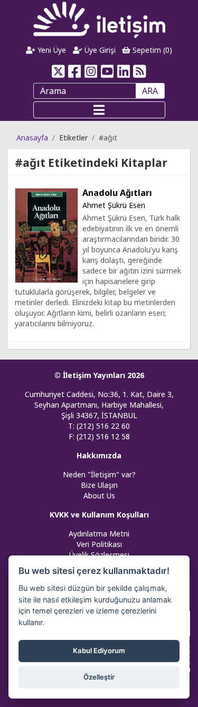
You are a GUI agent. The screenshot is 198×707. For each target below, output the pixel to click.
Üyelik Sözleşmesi (99, 555)
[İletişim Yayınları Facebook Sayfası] (75, 71)
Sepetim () (151, 50)
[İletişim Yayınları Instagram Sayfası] (91, 71)
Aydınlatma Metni (99, 534)
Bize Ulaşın (99, 485)
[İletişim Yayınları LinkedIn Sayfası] (123, 71)
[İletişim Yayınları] (99, 19)
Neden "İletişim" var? (99, 474)
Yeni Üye (50, 50)
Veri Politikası (99, 544)
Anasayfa (32, 138)
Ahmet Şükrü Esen (113, 205)
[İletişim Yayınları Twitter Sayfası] (58, 71)
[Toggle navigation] (99, 109)
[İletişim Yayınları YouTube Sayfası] (107, 71)
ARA (150, 91)
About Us (99, 496)
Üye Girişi (99, 50)
